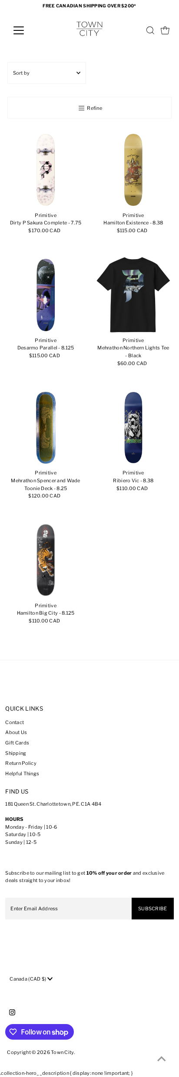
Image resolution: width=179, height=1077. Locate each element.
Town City (62, 1052)
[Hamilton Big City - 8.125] (45, 560)
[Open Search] (150, 30)
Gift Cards (17, 743)
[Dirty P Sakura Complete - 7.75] (45, 170)
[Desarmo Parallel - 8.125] (45, 295)
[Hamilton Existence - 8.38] (133, 170)
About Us (16, 732)
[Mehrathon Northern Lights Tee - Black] (133, 295)
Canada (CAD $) (28, 979)
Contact (14, 722)
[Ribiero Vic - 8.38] (133, 427)
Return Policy (20, 763)
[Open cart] (165, 30)
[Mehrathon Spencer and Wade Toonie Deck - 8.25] (45, 427)
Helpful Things (22, 774)
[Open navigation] (26, 30)
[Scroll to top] (161, 1059)
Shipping (15, 753)
